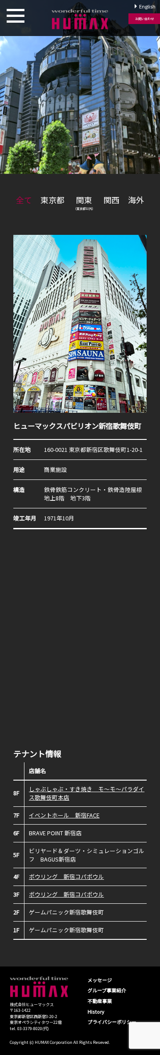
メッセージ (100, 979)
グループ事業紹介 (107, 990)
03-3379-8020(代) (33, 1028)
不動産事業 (100, 1000)
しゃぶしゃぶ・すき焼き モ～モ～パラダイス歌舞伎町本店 (86, 793)
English (147, 6)
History (96, 1011)
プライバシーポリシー (112, 1021)
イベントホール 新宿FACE (64, 815)
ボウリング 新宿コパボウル (66, 876)
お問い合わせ (144, 18)
